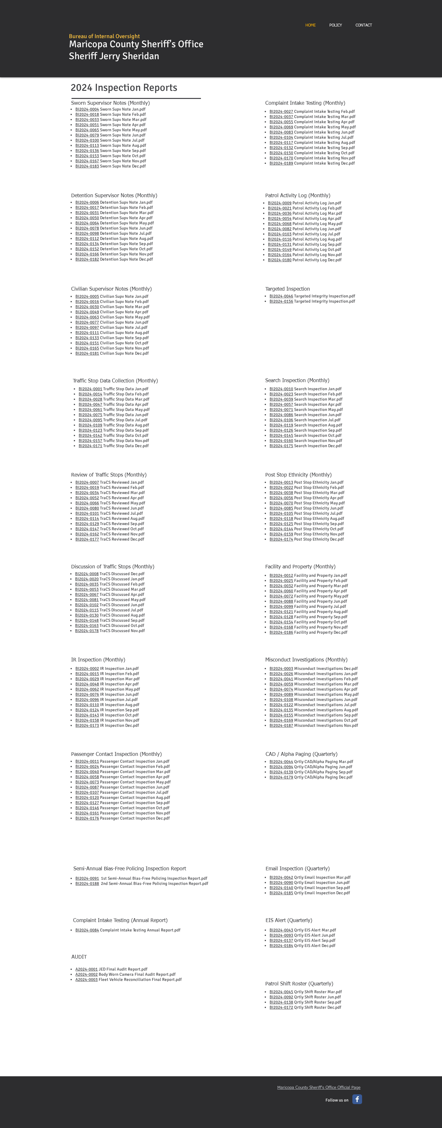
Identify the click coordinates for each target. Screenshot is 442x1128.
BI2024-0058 (87, 776)
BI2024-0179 (281, 777)
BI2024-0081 (87, 599)
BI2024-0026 (281, 673)
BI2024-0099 (281, 606)
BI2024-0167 (87, 161)
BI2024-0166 (87, 254)
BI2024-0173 (87, 725)
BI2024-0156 (281, 301)
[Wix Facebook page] (357, 1099)
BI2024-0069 (281, 127)
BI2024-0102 (87, 604)
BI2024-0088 (281, 601)
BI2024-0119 (281, 425)
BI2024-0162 (87, 534)
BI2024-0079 (87, 135)
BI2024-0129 (87, 523)
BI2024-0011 (87, 761)
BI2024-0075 (90, 414)
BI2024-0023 (281, 394)
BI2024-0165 (87, 348)
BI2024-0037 (281, 116)
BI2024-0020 (87, 579)
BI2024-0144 (281, 529)
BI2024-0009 (280, 203)
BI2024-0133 (87, 337)
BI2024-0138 (281, 1002)
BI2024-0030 (87, 306)
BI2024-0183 (87, 166)
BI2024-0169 (281, 720)
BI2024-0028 (90, 399)
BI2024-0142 (90, 435)
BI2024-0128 (281, 616)
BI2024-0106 (281, 420)
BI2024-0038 (281, 492)
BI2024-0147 (87, 529)
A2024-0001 (86, 969)
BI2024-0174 (281, 539)
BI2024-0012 (281, 575)
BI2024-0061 (90, 409)
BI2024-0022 (281, 487)
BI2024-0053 (87, 589)
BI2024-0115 (87, 610)
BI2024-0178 (87, 630)
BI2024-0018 (87, 114)
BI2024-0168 (281, 627)
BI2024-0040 (87, 771)
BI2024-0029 (87, 679)
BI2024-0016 (87, 301)
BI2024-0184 (281, 945)
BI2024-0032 (281, 585)
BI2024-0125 (281, 523)
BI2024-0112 (87, 238)
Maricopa (88, 44)
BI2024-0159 (281, 534)
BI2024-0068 (280, 223)
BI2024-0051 (87, 124)
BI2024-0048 (87, 684)
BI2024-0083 (281, 132)
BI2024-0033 (87, 119)
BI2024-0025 (281, 580)
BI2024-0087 (87, 787)
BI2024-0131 (280, 244)
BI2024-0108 (281, 699)
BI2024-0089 (281, 694)
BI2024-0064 (87, 223)
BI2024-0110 (87, 704)
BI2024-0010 (281, 389)
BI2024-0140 (281, 887)
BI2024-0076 (87, 694)
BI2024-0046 (281, 296)
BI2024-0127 (87, 802)
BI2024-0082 (280, 228)
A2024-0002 (86, 974)
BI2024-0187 (281, 725)
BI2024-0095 (90, 420)
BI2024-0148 (87, 620)
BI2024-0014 (90, 394)
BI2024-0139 (281, 772)
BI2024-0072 (281, 596)
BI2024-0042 (281, 877)
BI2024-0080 (87, 508)
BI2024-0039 (281, 399)
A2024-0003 (86, 979)
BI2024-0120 (87, 797)
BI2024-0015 (87, 673)
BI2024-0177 (87, 539)
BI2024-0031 (87, 212)
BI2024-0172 (281, 1007)
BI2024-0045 (281, 991)
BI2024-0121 (281, 611)
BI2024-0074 (281, 689)
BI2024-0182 (87, 259)
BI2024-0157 (90, 440)
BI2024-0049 (87, 312)
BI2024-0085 (281, 508)
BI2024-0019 (87, 487)
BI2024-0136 (87, 150)
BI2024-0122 (281, 704)
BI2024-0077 (87, 322)
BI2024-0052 (87, 497)
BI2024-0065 (87, 130)
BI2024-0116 (280, 239)
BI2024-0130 (87, 615)
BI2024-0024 (87, 766)
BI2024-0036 (280, 213)
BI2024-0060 (281, 591)
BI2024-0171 (90, 445)
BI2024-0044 (281, 761)
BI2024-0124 (87, 710)
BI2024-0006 (87, 202)
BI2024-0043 (281, 930)
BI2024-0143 (87, 715)
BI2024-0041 (281, 679)
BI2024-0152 (87, 249)
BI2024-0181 (87, 353)
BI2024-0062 (87, 689)
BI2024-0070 (281, 503)
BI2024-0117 (281, 142)
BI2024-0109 (90, 425)
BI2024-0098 (87, 233)
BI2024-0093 (281, 935)
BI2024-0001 (90, 389)
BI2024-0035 (87, 584)
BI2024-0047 (90, 404)
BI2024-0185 (281, 893)
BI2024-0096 (87, 699)
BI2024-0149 (280, 249)
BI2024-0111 (87, 332)
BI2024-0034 (87, 492)
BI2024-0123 (90, 430)
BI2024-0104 (281, 137)
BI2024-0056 (281, 497)
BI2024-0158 (87, 720)
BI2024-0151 (87, 343)
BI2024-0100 (87, 140)
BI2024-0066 (87, 503)
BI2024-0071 (281, 409)
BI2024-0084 (87, 930)
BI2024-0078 (87, 228)
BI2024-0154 (281, 622)
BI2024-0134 (87, 243)
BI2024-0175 (281, 445)
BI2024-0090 (281, 882)
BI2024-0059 (281, 684)
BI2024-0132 (281, 147)
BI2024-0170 (281, 158)
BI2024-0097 (87, 327)
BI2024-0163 (87, 625)
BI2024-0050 (87, 217)
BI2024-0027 (281, 111)
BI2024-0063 (87, 317)
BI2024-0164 (280, 254)
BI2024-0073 (87, 782)
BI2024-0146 (87, 808)
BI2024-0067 (87, 594)
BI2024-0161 (87, 813)
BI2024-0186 (281, 632)
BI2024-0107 (87, 792)
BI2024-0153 (87, 155)
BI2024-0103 (280, 234)
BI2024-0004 (87, 109)
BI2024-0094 (281, 766)
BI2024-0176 (87, 818)
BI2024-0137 (281, 940)
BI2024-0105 (281, 513)
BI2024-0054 (280, 218)
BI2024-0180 (280, 260)
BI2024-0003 (281, 668)
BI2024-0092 (281, 997)
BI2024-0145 (281, 435)
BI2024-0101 (87, 513)
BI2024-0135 (281, 710)
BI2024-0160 (281, 440)
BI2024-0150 (281, 153)
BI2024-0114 (87, 518)
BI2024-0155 (281, 715)
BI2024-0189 (281, 163)
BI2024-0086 (281, 414)
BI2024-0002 (87, 668)
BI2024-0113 (87, 145)
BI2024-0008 (87, 573)
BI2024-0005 (87, 296)
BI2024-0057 (281, 404)
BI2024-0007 (87, 482)
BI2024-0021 (280, 208)
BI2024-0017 (87, 207)
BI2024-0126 (281, 430)
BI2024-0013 (281, 482)
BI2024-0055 (281, 121)
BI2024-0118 (281, 518)
